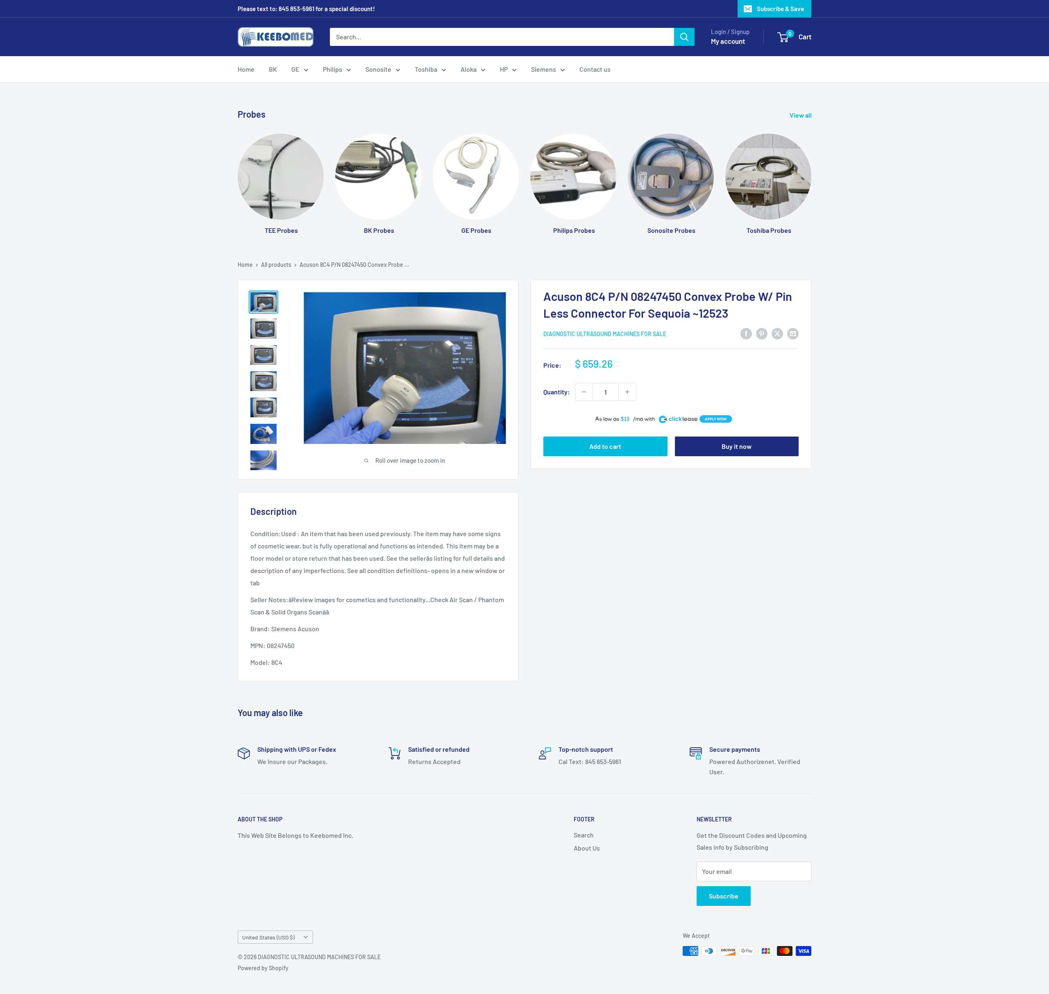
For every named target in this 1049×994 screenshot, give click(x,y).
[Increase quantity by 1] (627, 391)
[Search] (684, 37)
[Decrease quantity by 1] (584, 391)
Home (246, 69)
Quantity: (556, 392)
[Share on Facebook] (746, 333)
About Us (587, 848)
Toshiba (426, 69)
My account (728, 41)
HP (504, 69)
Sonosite (378, 69)
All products (276, 264)
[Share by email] (793, 333)
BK (273, 69)
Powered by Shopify (263, 967)
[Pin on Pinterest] (761, 333)
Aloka (469, 69)
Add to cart (605, 446)
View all (801, 115)
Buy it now (737, 446)
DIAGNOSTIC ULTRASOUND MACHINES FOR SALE (604, 333)
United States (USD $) (268, 937)
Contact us (595, 69)
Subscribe (723, 896)
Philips (332, 69)
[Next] (811, 176)
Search (584, 835)
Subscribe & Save (780, 8)
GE (295, 69)
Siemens (543, 69)
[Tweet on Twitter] (777, 333)
